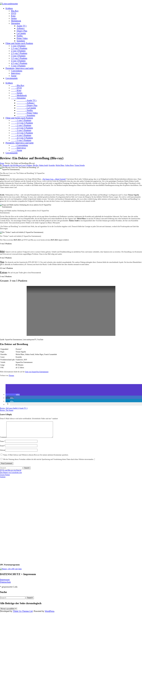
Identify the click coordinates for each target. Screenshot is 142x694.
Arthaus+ (21, 28)
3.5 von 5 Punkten (19, 58)
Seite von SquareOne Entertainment (36, 372)
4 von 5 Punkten (18, 61)
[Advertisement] (18, 519)
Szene (13, 76)
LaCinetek (21, 33)
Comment (3, 437)
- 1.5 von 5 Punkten (22, 123)
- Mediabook (19, 95)
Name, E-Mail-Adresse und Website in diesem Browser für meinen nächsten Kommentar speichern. (36, 455)
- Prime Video (27, 113)
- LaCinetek (26, 108)
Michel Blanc (60, 165)
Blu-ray (18, 165)
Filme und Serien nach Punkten (19, 43)
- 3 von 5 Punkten (21, 130)
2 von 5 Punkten (18, 51)
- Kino (16, 90)
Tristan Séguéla (79, 165)
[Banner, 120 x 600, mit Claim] (11, 569)
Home (2, 163)
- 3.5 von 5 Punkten (22, 133)
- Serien (16, 93)
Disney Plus (22, 31)
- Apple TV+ (27, 100)
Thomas (5, 165)
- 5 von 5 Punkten (21, 140)
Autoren (2, 477)
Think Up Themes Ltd (23, 611)
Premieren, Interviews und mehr (20, 68)
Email (2, 446)
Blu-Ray (15, 11)
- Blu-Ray (17, 85)
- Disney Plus (27, 105)
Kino (13, 16)
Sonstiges (21, 41)
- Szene (16, 150)
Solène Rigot (69, 165)
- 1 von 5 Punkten (21, 120)
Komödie (52, 165)
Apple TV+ (22, 26)
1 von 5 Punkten (18, 46)
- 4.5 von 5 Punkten (22, 138)
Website (2, 450)
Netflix (20, 36)
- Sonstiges (26, 115)
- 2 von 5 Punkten (21, 125)
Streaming (15, 23)
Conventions (16, 71)
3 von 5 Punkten (18, 56)
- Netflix (25, 110)
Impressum (5, 579)
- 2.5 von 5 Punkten (22, 128)
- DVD (16, 88)
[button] (13, 394)
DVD (13, 13)
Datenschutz (5, 582)
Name (2, 441)
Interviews (15, 73)
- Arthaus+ (26, 103)
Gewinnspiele (12, 78)
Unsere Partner (5, 475)
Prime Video (22, 38)
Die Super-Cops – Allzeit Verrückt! (54, 179)
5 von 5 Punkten (18, 66)
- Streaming (18, 98)
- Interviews (18, 148)
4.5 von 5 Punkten (19, 63)
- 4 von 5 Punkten (21, 135)
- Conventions (19, 145)
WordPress (49, 611)
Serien (14, 18)
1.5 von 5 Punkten (19, 48)
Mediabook (16, 21)
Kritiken (9, 8)
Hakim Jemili (43, 165)
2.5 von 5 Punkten (19, 53)
